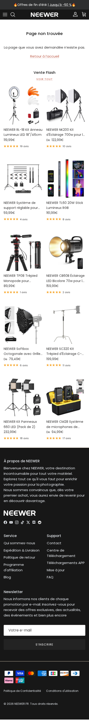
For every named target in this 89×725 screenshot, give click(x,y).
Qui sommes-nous (19, 543)
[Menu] (5, 15)
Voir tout (44, 79)
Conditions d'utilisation (62, 691)
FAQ (50, 577)
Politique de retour (19, 557)
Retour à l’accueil (44, 56)
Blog (7, 577)
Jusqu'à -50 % (61, 4)
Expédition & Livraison (21, 550)
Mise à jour (56, 570)
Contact (54, 543)
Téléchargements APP (66, 562)
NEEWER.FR (21, 704)
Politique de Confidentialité (22, 691)
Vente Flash (44, 72)
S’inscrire (44, 644)
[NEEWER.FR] (44, 14)
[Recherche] (15, 15)
